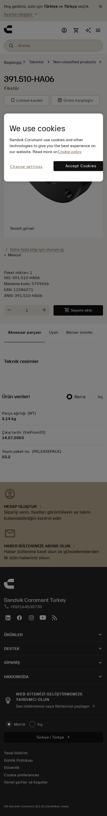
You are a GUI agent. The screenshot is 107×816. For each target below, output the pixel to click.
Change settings (26, 166)
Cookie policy (70, 152)
